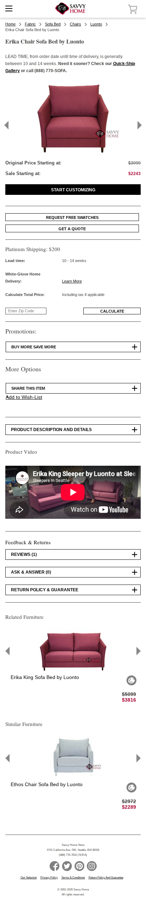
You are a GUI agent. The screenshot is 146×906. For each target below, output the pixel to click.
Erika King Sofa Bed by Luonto (45, 677)
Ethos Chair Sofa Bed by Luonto (47, 784)
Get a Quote (72, 229)
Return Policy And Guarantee (106, 877)
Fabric (30, 24)
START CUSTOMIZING (73, 189)
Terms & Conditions (73, 877)
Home (10, 24)
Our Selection (29, 877)
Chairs (75, 24)
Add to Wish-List (24, 397)
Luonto (96, 24)
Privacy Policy (49, 877)
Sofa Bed (53, 24)
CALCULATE (112, 311)
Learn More (72, 281)
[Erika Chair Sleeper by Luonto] (73, 152)
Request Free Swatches (72, 217)
